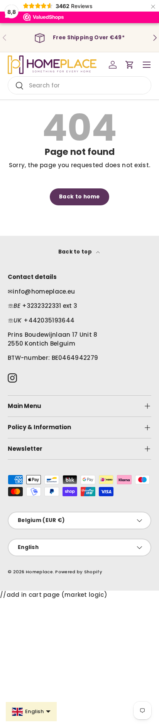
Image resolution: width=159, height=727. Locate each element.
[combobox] (79, 85)
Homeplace (39, 572)
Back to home (79, 196)
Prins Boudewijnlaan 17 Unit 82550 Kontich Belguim (53, 339)
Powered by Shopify (78, 572)
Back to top (75, 251)
